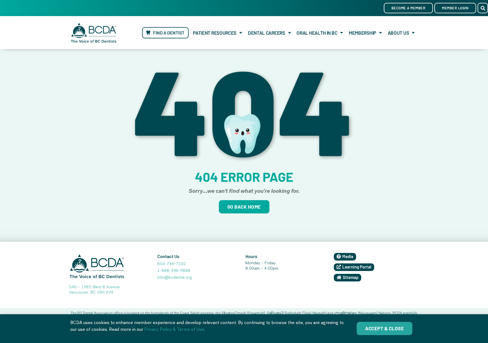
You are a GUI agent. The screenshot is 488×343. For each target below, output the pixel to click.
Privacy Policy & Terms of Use (174, 330)
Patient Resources (214, 33)
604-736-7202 (171, 264)
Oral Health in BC (317, 33)
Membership (362, 33)
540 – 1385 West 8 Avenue (94, 287)
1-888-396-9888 (173, 271)
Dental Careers (266, 33)
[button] (483, 8)
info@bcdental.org (174, 278)
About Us (398, 33)
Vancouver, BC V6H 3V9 (91, 292)
